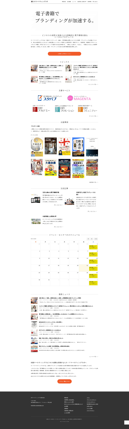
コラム (88, 397)
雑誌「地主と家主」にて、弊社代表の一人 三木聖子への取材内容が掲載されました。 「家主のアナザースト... (63, 342)
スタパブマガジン (90, 410)
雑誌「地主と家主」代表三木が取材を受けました (51, 338)
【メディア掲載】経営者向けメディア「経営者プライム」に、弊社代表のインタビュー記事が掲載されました (85, 67)
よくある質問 (67, 412)
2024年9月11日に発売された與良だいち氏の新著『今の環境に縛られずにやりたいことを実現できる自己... (62, 350)
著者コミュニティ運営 (69, 401)
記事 (51, 316)
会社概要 (69, 1)
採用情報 (89, 1)
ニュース (74, 1)
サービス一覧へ (93, 116)
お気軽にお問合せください (64, 53)
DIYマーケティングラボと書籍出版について (73, 404)
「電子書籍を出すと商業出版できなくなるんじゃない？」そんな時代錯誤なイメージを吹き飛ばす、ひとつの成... (63, 318)
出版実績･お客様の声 (81, 1)
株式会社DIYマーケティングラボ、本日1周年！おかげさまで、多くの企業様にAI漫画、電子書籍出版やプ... (62, 326)
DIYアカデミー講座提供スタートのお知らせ (84, 76)
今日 (96, 238)
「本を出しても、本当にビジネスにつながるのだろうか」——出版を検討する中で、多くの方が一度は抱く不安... (63, 302)
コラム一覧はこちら (64, 381)
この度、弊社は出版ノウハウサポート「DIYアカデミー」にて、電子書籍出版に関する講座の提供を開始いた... (63, 334)
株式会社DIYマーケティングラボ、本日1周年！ (50, 322)
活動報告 (66, 408)
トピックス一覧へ (92, 84)
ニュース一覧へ (93, 356)
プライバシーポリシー (91, 399)
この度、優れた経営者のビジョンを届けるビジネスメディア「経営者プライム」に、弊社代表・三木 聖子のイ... (63, 310)
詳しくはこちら (58, 204)
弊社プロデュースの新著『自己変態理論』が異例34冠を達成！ (54, 346)
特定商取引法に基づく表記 (92, 404)
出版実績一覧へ (93, 182)
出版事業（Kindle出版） (69, 399)
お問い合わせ (89, 406)
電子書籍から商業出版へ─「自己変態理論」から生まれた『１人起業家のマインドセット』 (61, 314)
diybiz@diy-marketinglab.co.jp (37, 405)
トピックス (56, 316)
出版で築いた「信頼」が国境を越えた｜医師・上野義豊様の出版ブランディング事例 (60, 298)
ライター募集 (89, 408)
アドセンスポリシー (91, 401)
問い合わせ (95, 1)
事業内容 (64, 1)
